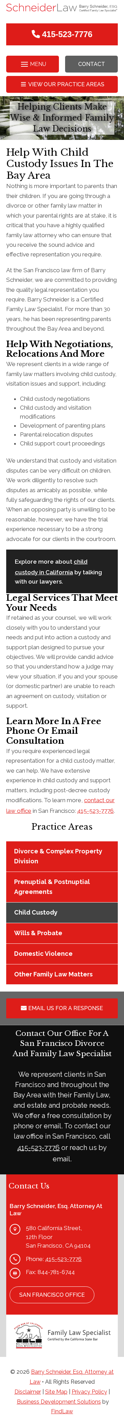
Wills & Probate (38, 933)
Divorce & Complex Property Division (58, 856)
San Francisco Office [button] (52, 1295)
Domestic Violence (43, 953)
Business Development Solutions (59, 1401)
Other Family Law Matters (53, 974)
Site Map (56, 1392)
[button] (32, 64)
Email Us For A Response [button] (65, 1008)
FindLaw (62, 1411)
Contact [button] (91, 64)
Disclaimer (27, 1392)
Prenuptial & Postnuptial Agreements (52, 886)
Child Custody (36, 912)
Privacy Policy (89, 1392)
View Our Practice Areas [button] (66, 84)
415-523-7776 (67, 34)
